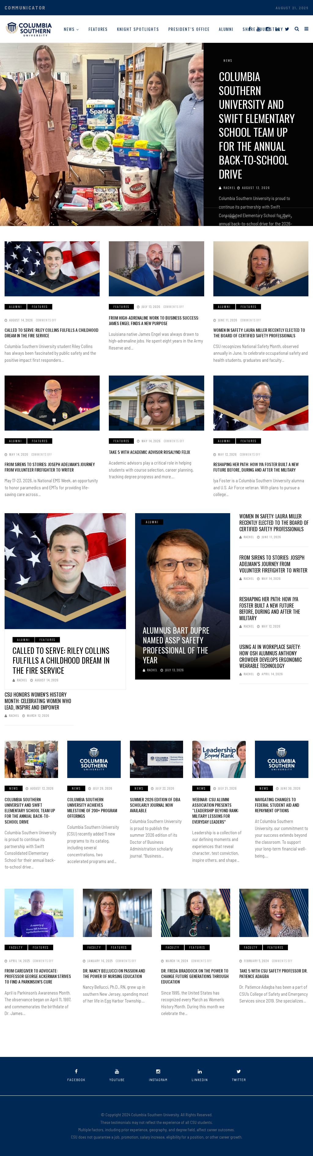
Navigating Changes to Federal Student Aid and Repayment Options (277, 804)
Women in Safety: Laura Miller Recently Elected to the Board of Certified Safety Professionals (259, 333)
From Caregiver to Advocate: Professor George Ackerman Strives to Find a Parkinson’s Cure (38, 976)
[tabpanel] (156, 134)
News (69, 29)
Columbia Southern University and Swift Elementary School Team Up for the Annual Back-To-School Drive (257, 125)
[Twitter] (287, 28)
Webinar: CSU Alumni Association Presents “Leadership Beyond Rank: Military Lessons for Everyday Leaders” (215, 810)
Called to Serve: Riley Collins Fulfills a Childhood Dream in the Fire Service (51, 333)
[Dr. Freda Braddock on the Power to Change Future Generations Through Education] (195, 913)
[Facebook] (249, 28)
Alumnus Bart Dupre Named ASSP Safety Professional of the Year (176, 645)
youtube (117, 1080)
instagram (158, 1080)
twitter (239, 1080)
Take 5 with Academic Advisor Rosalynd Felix (149, 452)
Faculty (16, 947)
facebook (76, 1080)
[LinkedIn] (277, 28)
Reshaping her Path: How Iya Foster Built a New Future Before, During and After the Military (256, 467)
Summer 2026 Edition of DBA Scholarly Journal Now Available (155, 804)
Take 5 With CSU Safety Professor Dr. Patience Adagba (273, 973)
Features (98, 29)
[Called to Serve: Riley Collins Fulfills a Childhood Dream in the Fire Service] (52, 268)
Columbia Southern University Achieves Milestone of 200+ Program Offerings (92, 807)
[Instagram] (268, 28)
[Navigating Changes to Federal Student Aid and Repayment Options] (281, 759)
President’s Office (189, 29)
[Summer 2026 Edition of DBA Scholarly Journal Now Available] (156, 759)
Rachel (229, 187)
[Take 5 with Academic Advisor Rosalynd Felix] (156, 403)
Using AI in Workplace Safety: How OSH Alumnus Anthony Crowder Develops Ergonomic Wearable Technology (270, 656)
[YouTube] (258, 28)
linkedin (200, 1080)
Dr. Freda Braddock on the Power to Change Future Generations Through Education (195, 976)
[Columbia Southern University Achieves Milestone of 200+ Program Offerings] (94, 759)
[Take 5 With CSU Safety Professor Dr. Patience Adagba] (273, 913)
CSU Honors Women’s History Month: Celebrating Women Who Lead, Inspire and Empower (38, 701)
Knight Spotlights (138, 29)
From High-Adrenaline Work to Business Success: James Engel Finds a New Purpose (154, 320)
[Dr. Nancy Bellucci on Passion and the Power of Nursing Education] (117, 913)
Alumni (226, 29)
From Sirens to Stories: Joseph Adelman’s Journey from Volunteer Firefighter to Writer (50, 467)
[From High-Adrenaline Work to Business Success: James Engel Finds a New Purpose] (156, 268)
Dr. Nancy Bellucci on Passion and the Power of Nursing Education (114, 973)
